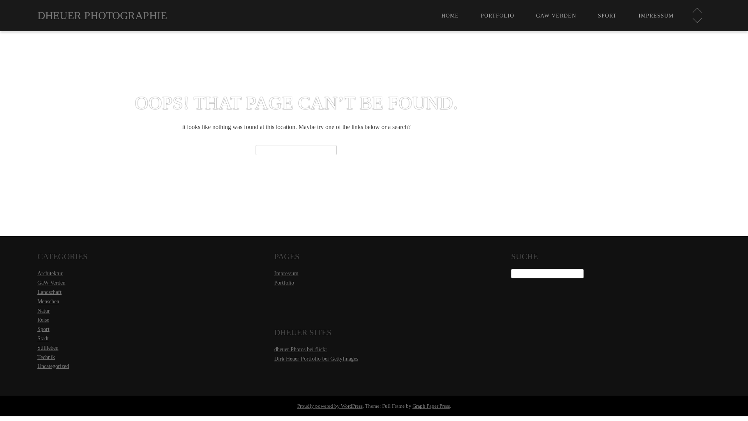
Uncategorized (53, 366)
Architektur (50, 273)
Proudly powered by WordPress (330, 406)
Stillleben (47, 348)
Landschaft (49, 292)
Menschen (48, 301)
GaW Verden (556, 15)
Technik (46, 357)
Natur (43, 311)
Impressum (656, 15)
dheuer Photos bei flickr (300, 349)
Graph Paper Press (431, 406)
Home (450, 15)
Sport (607, 15)
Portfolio (497, 15)
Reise (43, 320)
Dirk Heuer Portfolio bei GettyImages (316, 359)
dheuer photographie (102, 15)
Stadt (43, 338)
